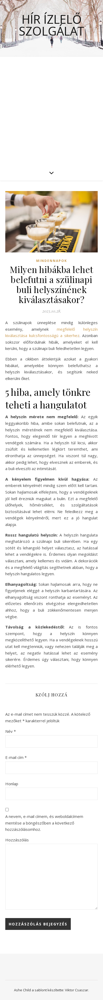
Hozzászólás (17, 839)
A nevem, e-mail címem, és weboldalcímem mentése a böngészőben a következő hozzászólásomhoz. (44, 823)
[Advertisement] (51, 110)
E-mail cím (16, 757)
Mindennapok (51, 260)
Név (10, 731)
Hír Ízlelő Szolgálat (51, 25)
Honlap (11, 783)
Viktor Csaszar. (77, 990)
